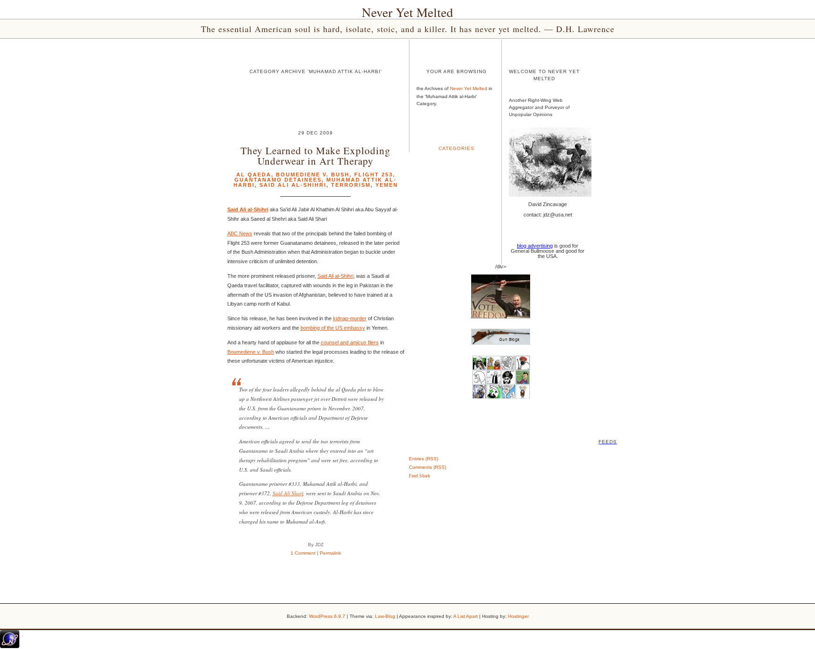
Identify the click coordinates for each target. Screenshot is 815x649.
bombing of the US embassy (332, 328)
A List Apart (465, 616)
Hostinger (518, 616)
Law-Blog (385, 616)
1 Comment (303, 553)
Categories (456, 148)
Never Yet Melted (407, 12)
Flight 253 (373, 174)
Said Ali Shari (288, 493)
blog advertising (535, 246)
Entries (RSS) (423, 458)
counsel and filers (350, 342)
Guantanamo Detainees (278, 180)
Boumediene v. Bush (312, 174)
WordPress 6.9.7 (327, 616)
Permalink (330, 553)
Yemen (386, 185)
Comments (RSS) (427, 467)
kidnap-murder (349, 318)
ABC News (239, 233)
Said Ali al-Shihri (292, 185)
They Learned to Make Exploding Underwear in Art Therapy (316, 155)
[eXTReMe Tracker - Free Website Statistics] (9, 646)
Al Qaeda (253, 174)
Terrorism (351, 185)
